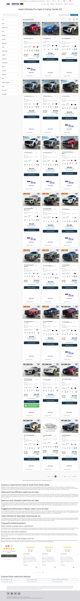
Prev (53, 476)
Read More (25, 564)
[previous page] (19, 554)
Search (49, 14)
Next (65, 476)
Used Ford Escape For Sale (7, 579)
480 (43, 572)
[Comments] (36, 50)
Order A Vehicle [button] (74, 14)
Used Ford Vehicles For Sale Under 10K (60, 579)
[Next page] (46, 572)
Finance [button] (66, 4)
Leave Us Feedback (9, 555)
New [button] (44, 4)
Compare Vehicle (29, 75)
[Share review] (36, 567)
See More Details (32, 61)
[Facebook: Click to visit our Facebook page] (8, 593)
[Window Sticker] (38, 50)
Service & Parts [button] (59, 4)
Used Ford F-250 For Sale (32, 581)
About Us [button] (71, 4)
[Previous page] (34, 572)
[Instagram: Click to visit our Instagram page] (15, 593)
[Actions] (38, 39)
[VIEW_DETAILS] (50, 426)
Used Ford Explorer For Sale (7, 581)
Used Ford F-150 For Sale (58, 581)
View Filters (9, 559)
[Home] (42, 4)
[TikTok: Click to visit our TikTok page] (19, 593)
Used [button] (48, 4)
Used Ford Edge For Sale (32, 579)
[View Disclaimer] (34, 50)
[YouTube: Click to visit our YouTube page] (12, 593)
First (49, 476)
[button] (39, 29)
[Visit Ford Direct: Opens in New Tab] (40, 598)
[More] (31, 59)
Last (69, 476)
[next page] (78, 554)
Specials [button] (52, 4)
